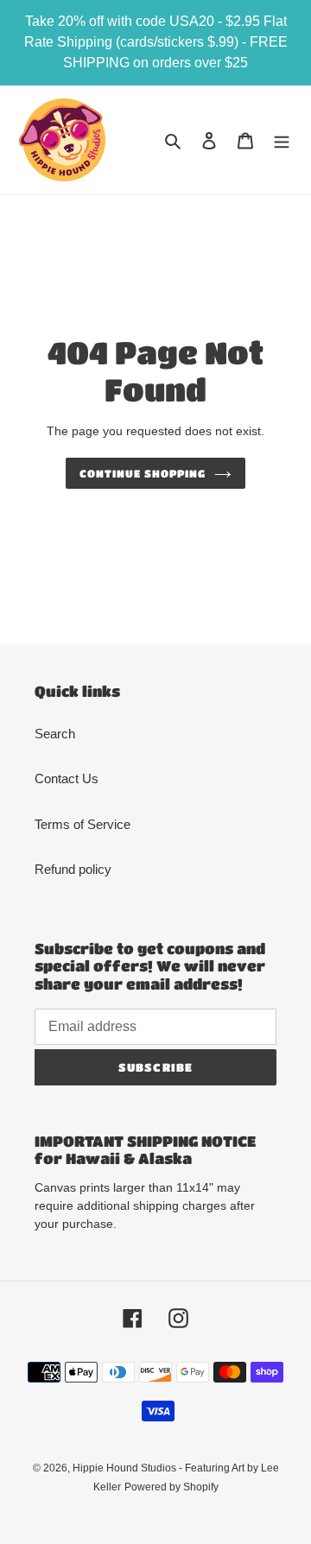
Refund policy (73, 869)
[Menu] (281, 140)
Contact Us (66, 778)
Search (55, 733)
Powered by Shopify (171, 1487)
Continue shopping (142, 473)
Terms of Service (82, 824)
